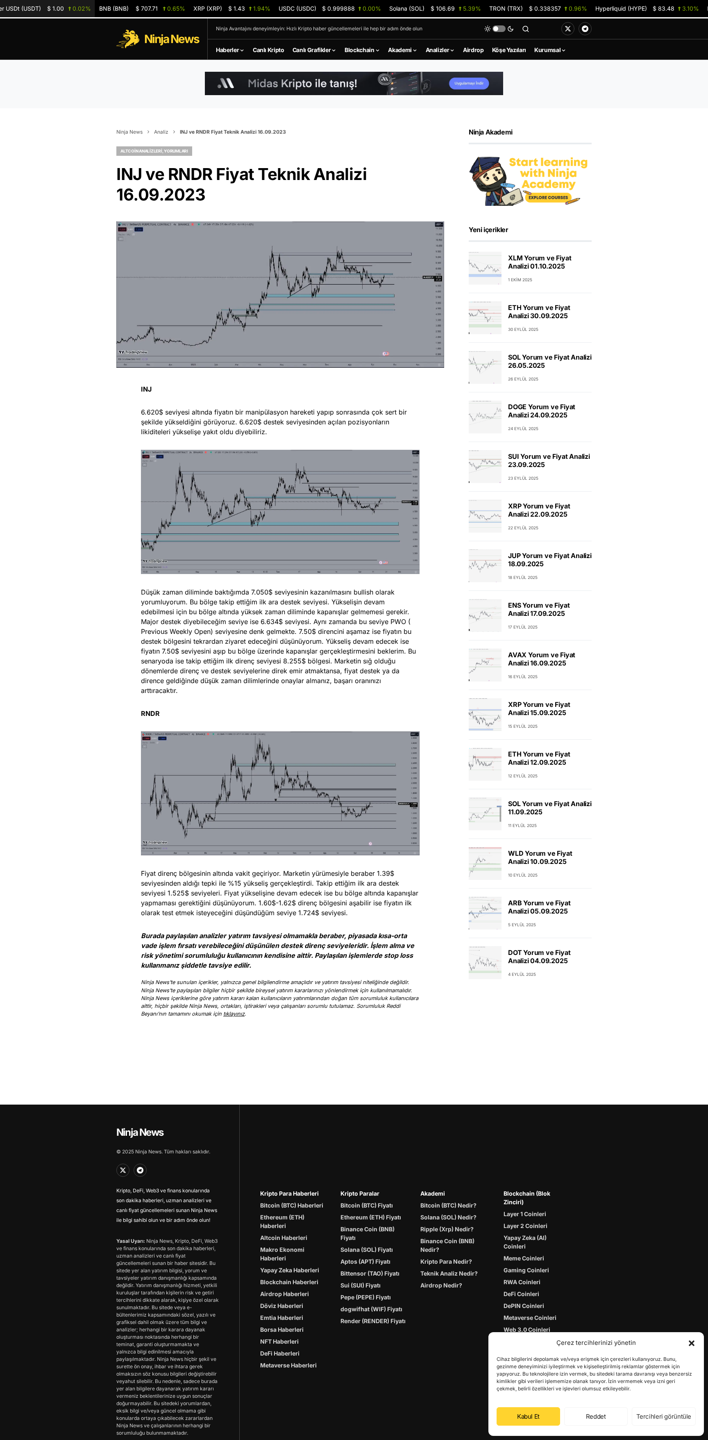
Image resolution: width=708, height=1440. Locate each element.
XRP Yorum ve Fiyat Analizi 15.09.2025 (539, 708)
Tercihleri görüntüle (664, 1416)
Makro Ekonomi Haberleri (282, 1254)
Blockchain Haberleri (289, 1281)
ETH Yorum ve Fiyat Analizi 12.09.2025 (539, 758)
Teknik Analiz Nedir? (449, 1273)
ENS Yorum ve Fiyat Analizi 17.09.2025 (539, 609)
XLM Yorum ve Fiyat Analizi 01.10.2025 (539, 262)
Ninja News (129, 132)
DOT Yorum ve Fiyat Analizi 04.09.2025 (539, 956)
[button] (692, 1343)
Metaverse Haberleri (288, 1365)
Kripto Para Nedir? (446, 1261)
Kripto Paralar (359, 1193)
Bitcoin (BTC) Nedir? (448, 1205)
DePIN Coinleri (524, 1305)
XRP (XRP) (231, 8)
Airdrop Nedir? (441, 1285)
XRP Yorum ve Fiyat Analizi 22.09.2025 (539, 510)
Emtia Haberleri (281, 1317)
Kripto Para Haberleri (289, 1193)
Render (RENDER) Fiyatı (373, 1320)
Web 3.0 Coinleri (527, 1329)
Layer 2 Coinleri (525, 1225)
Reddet (596, 1416)
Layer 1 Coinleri (525, 1213)
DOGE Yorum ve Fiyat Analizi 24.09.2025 (541, 411)
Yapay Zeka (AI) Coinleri (525, 1242)
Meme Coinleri (524, 1258)
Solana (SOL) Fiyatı (366, 1249)
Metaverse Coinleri (530, 1317)
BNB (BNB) (142, 8)
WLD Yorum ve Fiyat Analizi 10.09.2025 (540, 857)
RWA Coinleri (522, 1281)
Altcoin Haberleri (283, 1237)
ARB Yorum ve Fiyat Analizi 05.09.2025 (539, 907)
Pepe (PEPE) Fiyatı (365, 1297)
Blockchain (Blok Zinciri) (527, 1197)
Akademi (432, 1193)
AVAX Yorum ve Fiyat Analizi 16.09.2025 (541, 659)
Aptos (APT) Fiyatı (365, 1261)
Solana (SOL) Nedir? (448, 1217)
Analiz (161, 132)
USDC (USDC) (330, 8)
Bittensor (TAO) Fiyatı (369, 1273)
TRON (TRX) (538, 8)
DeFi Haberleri (280, 1353)
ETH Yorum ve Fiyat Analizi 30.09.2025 (539, 311)
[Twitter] (567, 28)
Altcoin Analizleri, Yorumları (154, 150)
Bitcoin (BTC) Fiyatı (366, 1205)
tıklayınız (234, 1014)
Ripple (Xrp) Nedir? (447, 1229)
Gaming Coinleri (526, 1270)
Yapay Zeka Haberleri (289, 1270)
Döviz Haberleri (281, 1305)
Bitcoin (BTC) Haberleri (291, 1205)
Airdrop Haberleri (284, 1293)
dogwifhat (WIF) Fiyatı (371, 1309)
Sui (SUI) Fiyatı (360, 1285)
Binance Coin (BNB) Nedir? (447, 1245)
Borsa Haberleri (282, 1329)
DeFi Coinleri (521, 1293)
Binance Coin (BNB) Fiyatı (367, 1233)
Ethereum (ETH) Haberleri (282, 1221)
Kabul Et (528, 1416)
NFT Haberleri (279, 1341)
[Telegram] (585, 28)
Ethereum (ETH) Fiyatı (370, 1217)
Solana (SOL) (435, 8)
